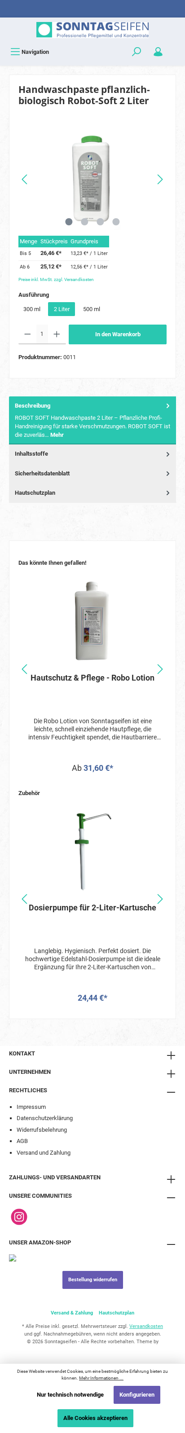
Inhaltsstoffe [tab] (31, 453)
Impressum (31, 1106)
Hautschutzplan (116, 1313)
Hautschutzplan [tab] (35, 492)
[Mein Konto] (158, 52)
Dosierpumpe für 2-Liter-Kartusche (92, 907)
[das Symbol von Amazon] (12, 1257)
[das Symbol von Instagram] (19, 1217)
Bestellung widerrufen (92, 1280)
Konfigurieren (136, 1394)
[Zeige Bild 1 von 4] (68, 221)
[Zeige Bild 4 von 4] (115, 221)
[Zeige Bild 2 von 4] (84, 221)
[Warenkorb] (175, 47)
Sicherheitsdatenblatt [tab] (42, 473)
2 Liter (62, 309)
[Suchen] (136, 52)
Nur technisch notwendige (70, 1394)
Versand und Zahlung (43, 1152)
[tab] (92, 420)
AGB (22, 1141)
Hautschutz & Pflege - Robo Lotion (92, 677)
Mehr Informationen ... (101, 1378)
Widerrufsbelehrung (42, 1129)
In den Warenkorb (118, 334)
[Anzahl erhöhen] (57, 334)
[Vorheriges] (25, 179)
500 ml (91, 309)
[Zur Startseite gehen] (92, 30)
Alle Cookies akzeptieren (95, 1418)
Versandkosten (146, 1326)
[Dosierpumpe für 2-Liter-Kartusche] (92, 851)
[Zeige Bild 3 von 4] (100, 221)
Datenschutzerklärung (45, 1118)
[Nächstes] (160, 179)
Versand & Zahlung (72, 1313)
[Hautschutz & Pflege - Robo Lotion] (92, 621)
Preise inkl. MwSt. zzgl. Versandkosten (56, 279)
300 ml (31, 309)
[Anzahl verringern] (27, 334)
